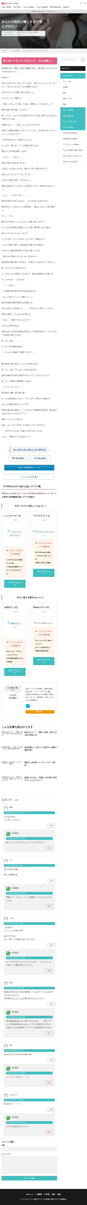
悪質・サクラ (67, 98)
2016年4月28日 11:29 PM (14, 1100)
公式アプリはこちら (15, 583)
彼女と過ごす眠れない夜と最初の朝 (32, 450)
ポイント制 (67, 81)
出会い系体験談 (42, 7)
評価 (47, 1194)
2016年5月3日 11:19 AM (16, 1122)
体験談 (39, 1194)
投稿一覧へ (39, 711)
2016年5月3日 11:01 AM (16, 838)
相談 (59, 1194)
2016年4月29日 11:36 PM (14, 1050)
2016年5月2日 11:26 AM (14, 812)
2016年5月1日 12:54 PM (14, 923)
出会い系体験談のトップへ (29, 468)
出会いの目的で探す (70, 121)
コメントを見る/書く (29, 477)
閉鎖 (64, 104)
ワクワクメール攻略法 (71, 144)
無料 (64, 93)
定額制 (65, 87)
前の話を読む (18, 458)
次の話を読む (40, 458)
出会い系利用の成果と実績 (72, 150)
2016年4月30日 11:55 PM (14, 988)
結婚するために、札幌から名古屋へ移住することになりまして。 (40, 779)
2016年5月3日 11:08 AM (16, 1073)
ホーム (30, 1194)
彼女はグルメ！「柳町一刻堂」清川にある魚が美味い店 (40, 733)
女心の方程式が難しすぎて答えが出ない (35, 50)
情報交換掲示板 (55, 7)
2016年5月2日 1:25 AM (13, 865)
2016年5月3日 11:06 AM (16, 958)
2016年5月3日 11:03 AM (16, 893)
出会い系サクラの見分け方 (72, 156)
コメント (6, 1154)
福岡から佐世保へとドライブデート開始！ (39, 764)
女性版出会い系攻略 (70, 139)
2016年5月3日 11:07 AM (16, 1017)
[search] (83, 59)
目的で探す (17, 7)
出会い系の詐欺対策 (70, 133)
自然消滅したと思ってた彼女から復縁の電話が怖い (40, 749)
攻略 (53, 1194)
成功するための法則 (70, 161)
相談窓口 (66, 7)
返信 (51, 825)
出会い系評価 (6, 7)
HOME (5, 50)
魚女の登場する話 (9, 34)
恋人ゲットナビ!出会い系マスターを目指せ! (50, 1199)
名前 (3, 1145)
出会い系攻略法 (28, 7)
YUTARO (14, 833)
